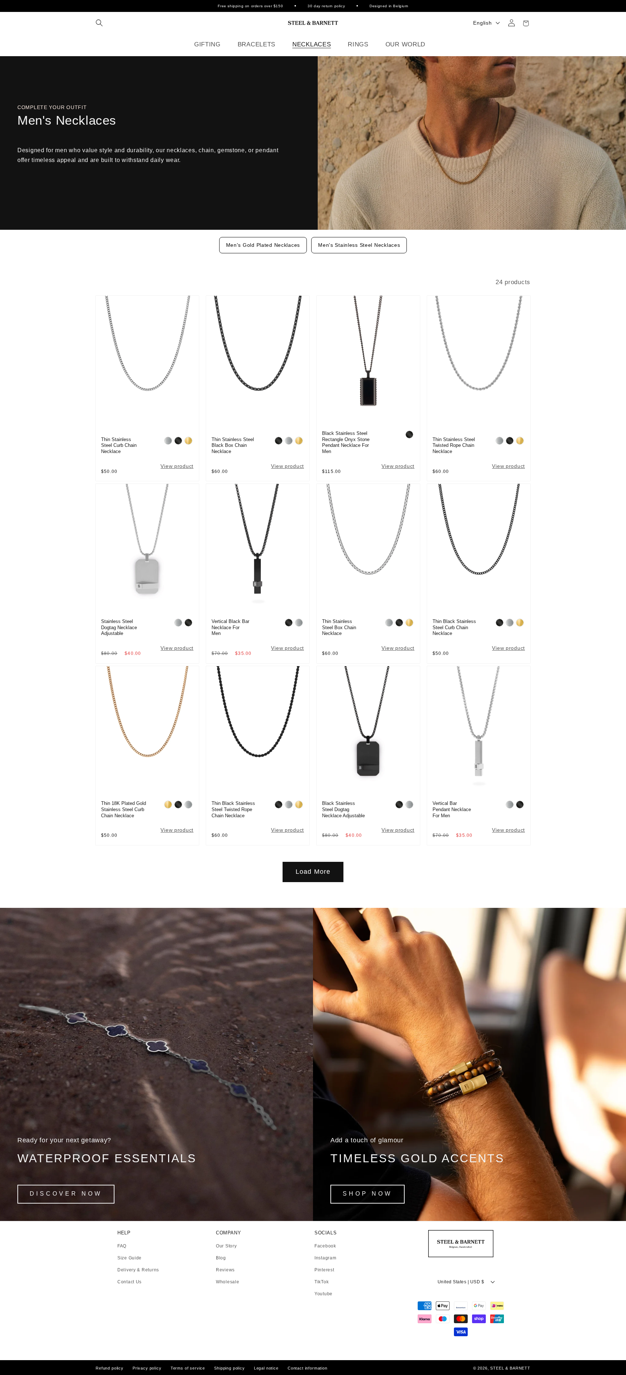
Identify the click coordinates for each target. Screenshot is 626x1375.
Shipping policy (229, 1368)
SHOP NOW (367, 1194)
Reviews (225, 1270)
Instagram (325, 1258)
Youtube (323, 1294)
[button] (99, 22)
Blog (221, 1258)
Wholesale (227, 1282)
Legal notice (266, 1368)
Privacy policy (147, 1368)
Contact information (307, 1368)
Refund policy (110, 1368)
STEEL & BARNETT (510, 1368)
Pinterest (324, 1270)
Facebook (325, 1246)
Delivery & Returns (138, 1270)
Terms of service (188, 1368)
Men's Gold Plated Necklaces (263, 245)
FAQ (121, 1246)
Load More (313, 871)
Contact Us (129, 1282)
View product (176, 466)
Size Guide (129, 1258)
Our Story (226, 1246)
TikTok (321, 1282)
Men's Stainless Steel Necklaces (359, 245)
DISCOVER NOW (66, 1194)
